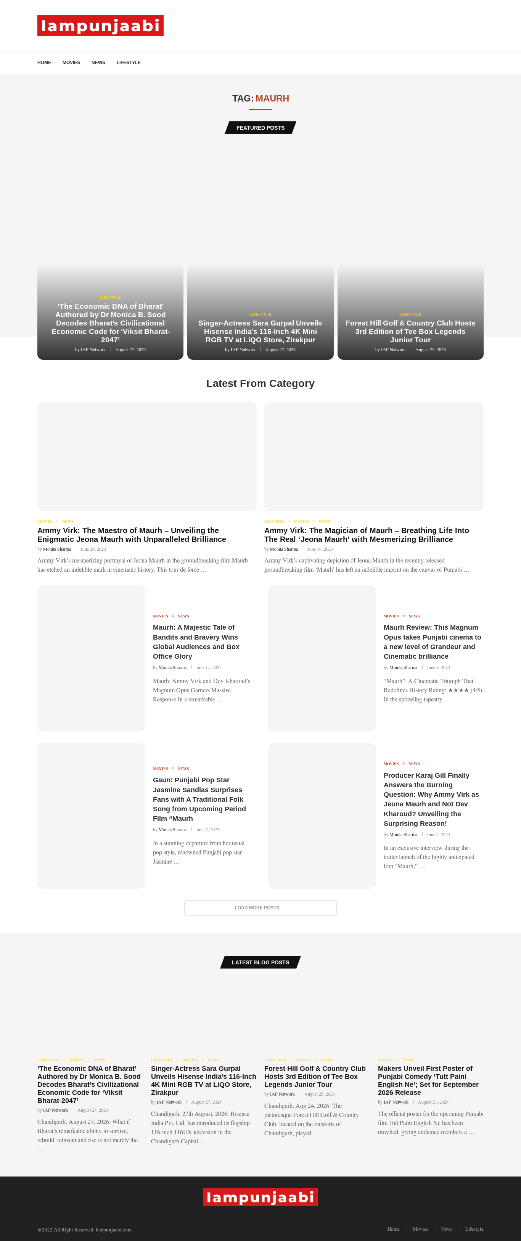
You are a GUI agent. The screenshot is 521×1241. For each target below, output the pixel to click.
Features (274, 521)
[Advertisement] (260, 198)
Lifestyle (129, 62)
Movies (71, 62)
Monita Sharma (57, 549)
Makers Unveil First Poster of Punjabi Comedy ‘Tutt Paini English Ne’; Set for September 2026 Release (428, 1080)
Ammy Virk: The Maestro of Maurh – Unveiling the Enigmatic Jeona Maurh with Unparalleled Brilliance (131, 534)
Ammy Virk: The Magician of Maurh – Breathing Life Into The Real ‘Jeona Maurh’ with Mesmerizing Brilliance (366, 534)
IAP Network (93, 349)
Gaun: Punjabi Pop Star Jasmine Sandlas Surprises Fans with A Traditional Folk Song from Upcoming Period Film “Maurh (199, 799)
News (98, 62)
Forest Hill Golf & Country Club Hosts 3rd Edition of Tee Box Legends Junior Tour (411, 331)
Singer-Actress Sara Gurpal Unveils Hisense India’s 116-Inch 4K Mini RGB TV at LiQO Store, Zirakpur (260, 331)
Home (44, 62)
